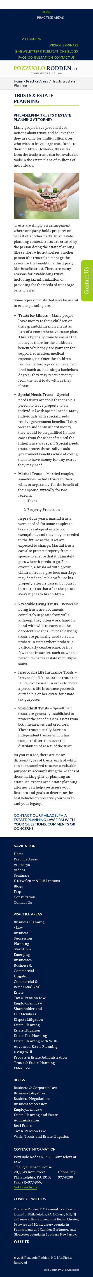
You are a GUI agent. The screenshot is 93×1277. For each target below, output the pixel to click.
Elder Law (22, 1068)
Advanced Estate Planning (36, 1046)
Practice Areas (50, 17)
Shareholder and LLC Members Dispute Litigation (28, 1014)
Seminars (71, 45)
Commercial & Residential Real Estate (27, 987)
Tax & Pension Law (30, 998)
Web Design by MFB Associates (61, 1269)
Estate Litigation (27, 1030)
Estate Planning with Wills (36, 1041)
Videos (56, 45)
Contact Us (64, 57)
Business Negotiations (32, 1098)
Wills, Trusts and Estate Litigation (41, 1136)
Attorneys (31, 39)
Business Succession (30, 1104)
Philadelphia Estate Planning (40, 817)
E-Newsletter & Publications (41, 51)
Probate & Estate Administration (40, 1057)
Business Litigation (29, 1093)
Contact (23, 815)
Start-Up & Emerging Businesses (23, 954)
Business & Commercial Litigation (24, 970)
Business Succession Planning (23, 938)
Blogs (72, 51)
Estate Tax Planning (30, 1036)
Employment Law (28, 1003)
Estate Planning (27, 1025)
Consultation (40, 57)
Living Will (23, 1052)
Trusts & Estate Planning (34, 1063)
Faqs (23, 57)
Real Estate (23, 1125)
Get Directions (25, 1187)
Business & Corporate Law (35, 1088)
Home (46, 12)
